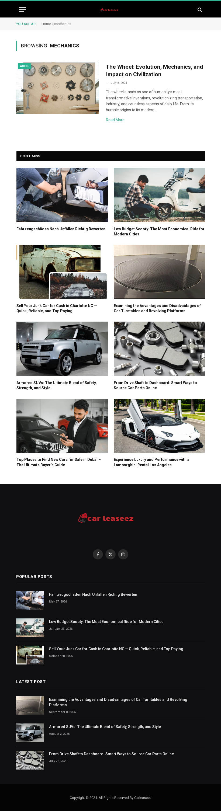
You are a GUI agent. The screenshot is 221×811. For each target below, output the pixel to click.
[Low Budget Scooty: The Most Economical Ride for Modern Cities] (159, 195)
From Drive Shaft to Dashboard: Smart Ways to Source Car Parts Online (155, 385)
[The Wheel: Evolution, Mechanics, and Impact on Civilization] (57, 88)
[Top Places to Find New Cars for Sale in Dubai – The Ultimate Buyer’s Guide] (62, 426)
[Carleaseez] (110, 9)
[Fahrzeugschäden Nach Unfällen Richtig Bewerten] (62, 195)
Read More (115, 120)
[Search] (199, 10)
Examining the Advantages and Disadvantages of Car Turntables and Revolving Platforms (157, 308)
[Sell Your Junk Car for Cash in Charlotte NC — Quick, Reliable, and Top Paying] (62, 272)
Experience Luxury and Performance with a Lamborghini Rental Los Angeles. (151, 462)
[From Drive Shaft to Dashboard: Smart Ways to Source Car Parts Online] (159, 349)
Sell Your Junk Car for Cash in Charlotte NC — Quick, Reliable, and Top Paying (56, 308)
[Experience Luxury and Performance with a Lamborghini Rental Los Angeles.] (159, 426)
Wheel (24, 66)
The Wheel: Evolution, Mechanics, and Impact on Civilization (154, 71)
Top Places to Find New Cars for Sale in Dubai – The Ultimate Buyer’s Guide (58, 462)
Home (46, 24)
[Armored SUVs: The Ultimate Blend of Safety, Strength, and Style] (62, 349)
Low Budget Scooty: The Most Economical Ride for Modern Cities (159, 231)
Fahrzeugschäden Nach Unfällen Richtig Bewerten (60, 229)
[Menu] (22, 10)
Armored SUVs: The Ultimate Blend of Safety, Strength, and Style (56, 385)
